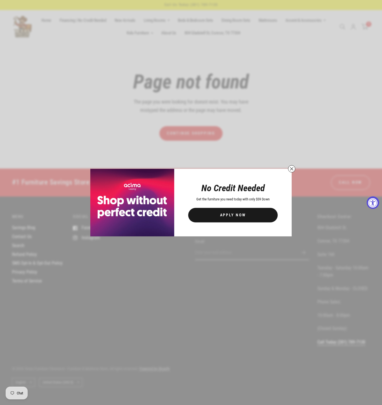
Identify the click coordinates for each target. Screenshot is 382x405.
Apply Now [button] (233, 215)
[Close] (291, 168)
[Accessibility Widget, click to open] (373, 202)
